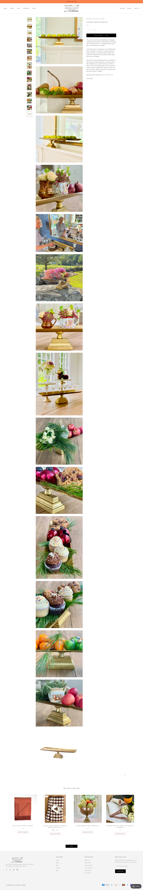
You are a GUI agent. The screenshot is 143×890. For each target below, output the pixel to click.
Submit (71, 453)
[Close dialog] (92, 430)
